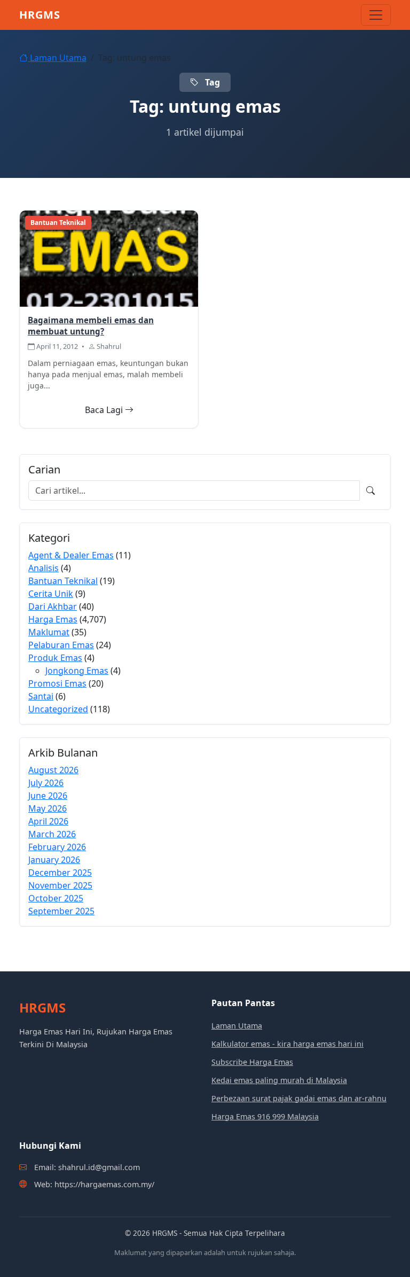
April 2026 (48, 821)
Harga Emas (52, 619)
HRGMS (39, 14)
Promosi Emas (57, 683)
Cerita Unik (50, 593)
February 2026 (57, 847)
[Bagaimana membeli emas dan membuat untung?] (109, 257)
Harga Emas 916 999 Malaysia (265, 1116)
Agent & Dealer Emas (71, 555)
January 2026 (54, 860)
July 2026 (46, 783)
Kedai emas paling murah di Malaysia (279, 1080)
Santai (40, 696)
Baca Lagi (105, 410)
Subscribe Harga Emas (252, 1062)
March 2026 (52, 834)
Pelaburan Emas (61, 645)
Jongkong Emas (76, 670)
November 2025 (60, 885)
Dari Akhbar (52, 606)
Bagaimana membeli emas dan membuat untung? (91, 326)
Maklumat (48, 632)
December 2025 (60, 872)
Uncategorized (58, 709)
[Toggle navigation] (376, 15)
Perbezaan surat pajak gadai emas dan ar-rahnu (299, 1098)
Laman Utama (57, 58)
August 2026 (53, 770)
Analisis (43, 568)
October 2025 (55, 898)
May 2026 (47, 808)
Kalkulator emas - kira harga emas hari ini (287, 1044)
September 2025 (61, 911)
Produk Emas (55, 658)
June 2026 (47, 795)
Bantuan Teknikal (63, 581)
